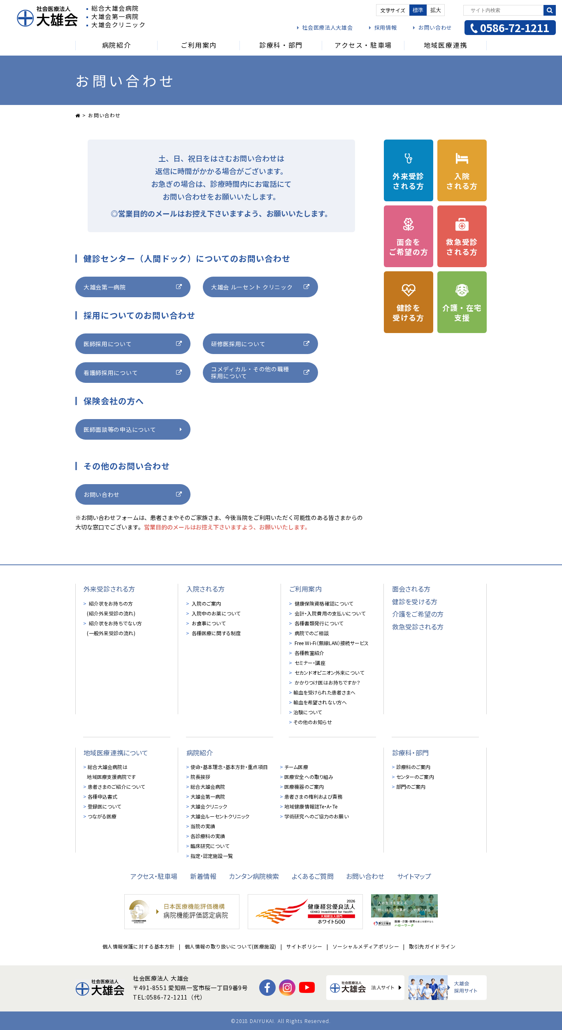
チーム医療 (296, 766)
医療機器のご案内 (304, 786)
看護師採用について (111, 372)
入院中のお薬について (215, 613)
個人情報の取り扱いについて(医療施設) (230, 946)
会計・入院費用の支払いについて (329, 613)
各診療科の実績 (207, 835)
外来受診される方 (109, 589)
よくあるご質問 (313, 876)
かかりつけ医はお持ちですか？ (327, 682)
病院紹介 (199, 752)
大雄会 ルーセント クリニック (252, 287)
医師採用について (108, 344)
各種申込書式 (103, 796)
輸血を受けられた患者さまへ (324, 692)
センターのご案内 (415, 776)
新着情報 (203, 876)
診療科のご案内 (413, 766)
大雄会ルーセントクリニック (220, 816)
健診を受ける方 (414, 601)
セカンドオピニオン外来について (328, 672)
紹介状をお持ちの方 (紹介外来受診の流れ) (111, 608)
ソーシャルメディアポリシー (365, 946)
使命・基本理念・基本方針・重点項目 (229, 766)
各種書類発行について (318, 623)
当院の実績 (203, 826)
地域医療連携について (116, 752)
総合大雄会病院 (207, 786)
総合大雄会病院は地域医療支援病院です (111, 771)
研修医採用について (238, 344)
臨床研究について (209, 845)
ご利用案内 (305, 589)
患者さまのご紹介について (116, 786)
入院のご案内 (205, 603)
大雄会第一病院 (105, 287)
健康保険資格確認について (323, 603)
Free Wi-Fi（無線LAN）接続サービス (331, 642)
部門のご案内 (411, 786)
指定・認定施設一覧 (211, 855)
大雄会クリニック (208, 806)
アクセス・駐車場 (153, 876)
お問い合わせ (435, 27)
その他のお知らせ (312, 721)
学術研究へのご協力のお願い (316, 816)
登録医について (104, 806)
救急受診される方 (418, 627)
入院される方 (205, 589)
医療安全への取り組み (308, 776)
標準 (418, 10)
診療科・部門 (410, 752)
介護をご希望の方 (418, 614)
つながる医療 (102, 816)
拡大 (435, 10)
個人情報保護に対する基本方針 (138, 946)
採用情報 (385, 27)
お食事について (207, 623)
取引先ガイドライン (432, 946)
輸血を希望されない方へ (320, 702)
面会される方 (411, 589)
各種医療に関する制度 (215, 632)
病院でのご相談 (311, 632)
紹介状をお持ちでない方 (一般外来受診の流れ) (114, 628)
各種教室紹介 (309, 652)
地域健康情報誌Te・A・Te (310, 806)
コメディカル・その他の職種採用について (250, 372)
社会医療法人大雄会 (327, 27)
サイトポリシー (304, 946)
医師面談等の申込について (120, 429)
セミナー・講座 (309, 662)
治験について (307, 711)
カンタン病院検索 (254, 876)
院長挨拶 (200, 776)
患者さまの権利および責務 (313, 796)
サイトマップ (414, 876)
